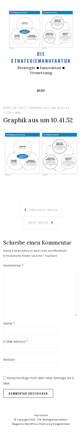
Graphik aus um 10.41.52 (49, 108)
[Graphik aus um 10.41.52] (41, 153)
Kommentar (13, 265)
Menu (41, 90)
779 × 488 (13, 113)
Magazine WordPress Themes (30, 423)
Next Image (39, 223)
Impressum (41, 415)
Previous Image (43, 210)
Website (9, 359)
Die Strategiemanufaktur (41, 57)
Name (9, 323)
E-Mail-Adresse (15, 341)
